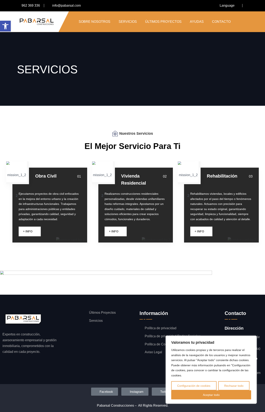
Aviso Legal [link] (153, 352)
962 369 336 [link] (31, 5)
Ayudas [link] (197, 21)
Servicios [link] (128, 21)
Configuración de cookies (193, 385)
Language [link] (227, 5)
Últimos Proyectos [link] (163, 21)
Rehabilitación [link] (222, 176)
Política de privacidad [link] (160, 328)
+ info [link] (28, 231)
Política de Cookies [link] (159, 344)
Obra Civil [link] (46, 176)
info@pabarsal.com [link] (66, 5)
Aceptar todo (211, 394)
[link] (5, 26)
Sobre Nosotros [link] (94, 21)
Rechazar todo (233, 385)
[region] (211, 370)
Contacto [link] (221, 21)
